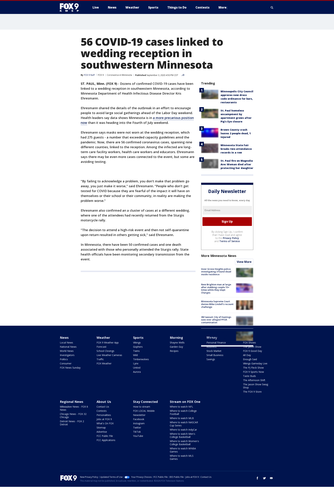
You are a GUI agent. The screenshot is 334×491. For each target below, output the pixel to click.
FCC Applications (106, 440)
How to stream (141, 406)
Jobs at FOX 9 (104, 419)
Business (211, 346)
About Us (104, 402)
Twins (136, 351)
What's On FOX (105, 423)
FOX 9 (101, 75)
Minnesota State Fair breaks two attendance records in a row (236, 149)
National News (68, 346)
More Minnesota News (218, 256)
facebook (257, 478)
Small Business (214, 355)
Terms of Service (229, 241)
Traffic (100, 359)
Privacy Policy (231, 238)
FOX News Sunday (70, 367)
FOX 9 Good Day (252, 351)
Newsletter (139, 415)
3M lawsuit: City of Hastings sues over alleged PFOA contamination (216, 319)
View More (244, 262)
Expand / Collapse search (272, 7)
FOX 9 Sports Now (253, 371)
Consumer (65, 363)
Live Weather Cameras (109, 355)
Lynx (135, 363)
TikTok (137, 431)
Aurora (137, 371)
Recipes (174, 351)
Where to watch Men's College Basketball (182, 435)
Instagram (139, 423)
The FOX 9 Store (252, 391)
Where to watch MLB (182, 418)
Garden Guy (176, 346)
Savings (210, 359)
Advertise (102, 431)
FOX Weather (104, 363)
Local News (66, 342)
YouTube (138, 436)
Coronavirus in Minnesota (119, 75)
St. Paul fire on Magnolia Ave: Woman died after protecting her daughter (237, 164)
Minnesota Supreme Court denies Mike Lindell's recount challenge (217, 304)
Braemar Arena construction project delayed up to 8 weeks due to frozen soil (217, 335)
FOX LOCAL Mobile (144, 410)
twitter (264, 478)
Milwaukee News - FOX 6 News (74, 408)
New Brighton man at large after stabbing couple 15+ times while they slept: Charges (216, 288)
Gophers (138, 346)
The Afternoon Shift (254, 380)
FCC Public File (105, 436)
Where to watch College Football (183, 412)
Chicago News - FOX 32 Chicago (73, 415)
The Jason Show (252, 346)
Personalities (104, 415)
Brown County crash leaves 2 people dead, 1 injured (236, 133)
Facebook (138, 419)
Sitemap (101, 427)
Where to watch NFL (181, 406)
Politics (64, 359)
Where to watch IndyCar (183, 429)
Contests (102, 410)
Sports (138, 337)
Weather (103, 337)
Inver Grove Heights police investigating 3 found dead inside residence (216, 271)
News (64, 337)
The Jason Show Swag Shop (255, 386)
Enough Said (250, 359)
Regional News (71, 402)
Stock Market (213, 351)
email (271, 478)
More (222, 7)
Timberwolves (141, 359)
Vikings (137, 342)
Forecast (101, 346)
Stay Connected (145, 402)
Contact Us (103, 406)
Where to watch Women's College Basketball (184, 442)
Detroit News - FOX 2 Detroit (72, 423)
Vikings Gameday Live (255, 363)
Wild (135, 355)
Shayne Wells (177, 342)
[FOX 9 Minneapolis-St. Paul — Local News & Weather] (71, 7)
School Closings (105, 351)
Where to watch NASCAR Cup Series (184, 424)
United (136, 367)
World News (67, 351)
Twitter (137, 427)
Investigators (67, 355)
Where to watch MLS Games (181, 457)
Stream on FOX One (185, 402)
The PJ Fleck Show (253, 367)
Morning (176, 337)
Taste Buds (249, 376)
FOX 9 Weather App (108, 342)
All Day (247, 355)
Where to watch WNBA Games (183, 450)
